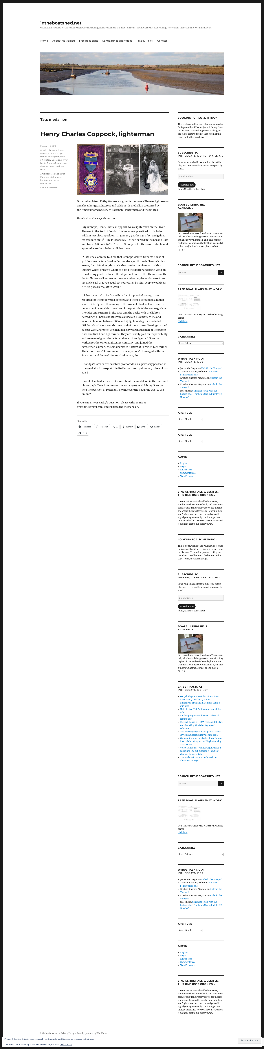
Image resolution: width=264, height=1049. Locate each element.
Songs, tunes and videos (117, 40)
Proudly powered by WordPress (92, 1033)
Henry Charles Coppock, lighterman (97, 134)
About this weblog (63, 40)
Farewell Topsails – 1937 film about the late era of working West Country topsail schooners (201, 725)
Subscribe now (187, 185)
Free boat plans (88, 40)
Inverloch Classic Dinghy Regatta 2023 (199, 735)
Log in (183, 466)
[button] (91, 169)
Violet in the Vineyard (211, 368)
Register (184, 463)
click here (182, 321)
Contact (162, 40)
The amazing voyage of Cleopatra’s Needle (200, 731)
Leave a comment (49, 187)
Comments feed (188, 473)
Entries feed (186, 469)
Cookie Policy (66, 1044)
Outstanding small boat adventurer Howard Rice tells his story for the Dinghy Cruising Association (201, 741)
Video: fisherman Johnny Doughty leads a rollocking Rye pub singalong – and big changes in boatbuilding (200, 751)
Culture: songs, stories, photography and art (52, 156)
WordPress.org (187, 476)
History (47, 160)
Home (44, 40)
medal (56, 180)
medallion (45, 183)
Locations (57, 160)
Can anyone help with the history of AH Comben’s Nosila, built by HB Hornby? (201, 394)
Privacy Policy (144, 40)
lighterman (46, 180)
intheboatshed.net (60, 23)
